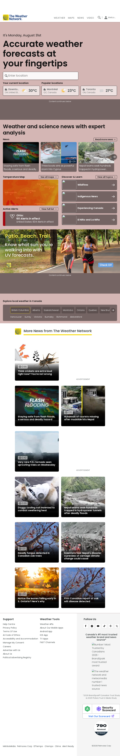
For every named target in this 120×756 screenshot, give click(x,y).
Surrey (28, 317)
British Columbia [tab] (20, 310)
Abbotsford (76, 317)
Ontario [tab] (81, 310)
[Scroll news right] (114, 157)
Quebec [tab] (93, 310)
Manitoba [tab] (68, 310)
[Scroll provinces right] (113, 310)
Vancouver (16, 317)
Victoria (38, 317)
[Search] (99, 17)
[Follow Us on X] (117, 626)
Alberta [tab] (36, 310)
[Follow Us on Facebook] (86, 626)
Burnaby (49, 317)
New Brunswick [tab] (108, 310)
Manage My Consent (13, 642)
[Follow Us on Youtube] (98, 626)
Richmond (61, 317)
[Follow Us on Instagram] (92, 626)
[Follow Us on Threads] (111, 626)
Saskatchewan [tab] (51, 310)
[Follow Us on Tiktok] (104, 626)
